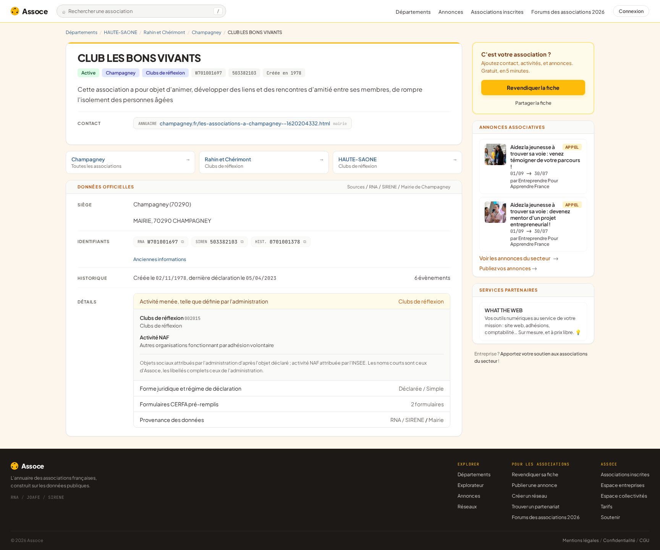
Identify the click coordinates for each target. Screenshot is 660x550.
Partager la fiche (533, 103)
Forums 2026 (568, 12)
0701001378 (277, 241)
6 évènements (432, 277)
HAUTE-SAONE (120, 32)
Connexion (631, 11)
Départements (413, 12)
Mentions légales (581, 540)
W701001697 (208, 73)
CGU (644, 540)
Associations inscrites (497, 12)
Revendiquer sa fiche (535, 474)
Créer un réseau (529, 496)
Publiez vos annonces (508, 268)
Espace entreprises (622, 485)
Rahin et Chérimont (164, 32)
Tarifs (606, 506)
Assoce (35, 11)
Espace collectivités (624, 496)
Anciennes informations (159, 259)
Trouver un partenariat (536, 506)
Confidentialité (619, 540)
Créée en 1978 (284, 73)
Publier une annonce (534, 485)
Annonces (450, 12)
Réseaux (467, 506)
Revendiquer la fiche (533, 87)
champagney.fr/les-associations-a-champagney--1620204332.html (242, 123)
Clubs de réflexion (165, 73)
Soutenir (610, 517)
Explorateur (471, 485)
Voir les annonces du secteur (518, 258)
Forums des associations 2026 (545, 517)
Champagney (206, 32)
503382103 (244, 73)
